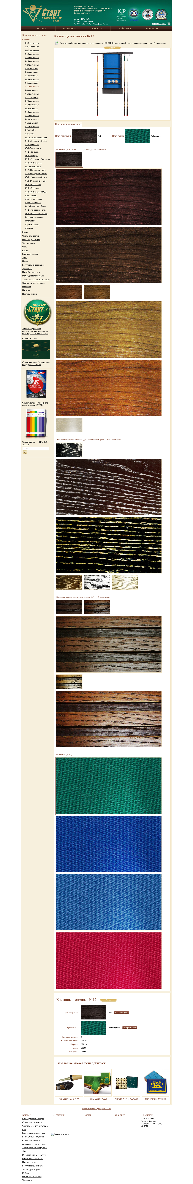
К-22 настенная (32, 58)
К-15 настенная (32, 79)
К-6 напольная (31, 83)
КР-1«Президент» (33, 148)
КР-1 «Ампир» (31, 155)
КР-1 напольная (32, 145)
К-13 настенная (32, 116)
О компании (69, 28)
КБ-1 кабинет (31, 195)
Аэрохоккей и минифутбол (34, 1148)
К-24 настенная (32, 61)
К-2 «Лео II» (30, 130)
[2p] (109, 644)
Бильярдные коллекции (33, 1119)
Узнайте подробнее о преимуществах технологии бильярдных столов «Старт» (35, 331)
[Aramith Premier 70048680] (126, 1082)
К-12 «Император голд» (35, 170)
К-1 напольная (31, 123)
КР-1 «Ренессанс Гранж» (36, 213)
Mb (39, 364)
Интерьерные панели (31, 1177)
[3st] (109, 255)
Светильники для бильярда (34, 1126)
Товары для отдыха (31, 1169)
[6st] (109, 329)
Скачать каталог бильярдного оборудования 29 (35, 363)
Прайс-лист (124, 28)
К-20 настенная (32, 101)
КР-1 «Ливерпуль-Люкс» (36, 141)
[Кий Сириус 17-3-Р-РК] (69, 1082)
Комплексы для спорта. (33, 1166)
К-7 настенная (31, 76)
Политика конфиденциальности (96, 1108)
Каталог (41, 28)
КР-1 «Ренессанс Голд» (35, 210)
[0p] (69, 607)
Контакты (152, 28)
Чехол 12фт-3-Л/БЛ (98, 1099)
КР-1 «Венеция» (32, 152)
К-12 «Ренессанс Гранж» (36, 181)
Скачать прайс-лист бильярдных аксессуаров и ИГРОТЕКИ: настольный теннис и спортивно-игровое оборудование (113, 43)
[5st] (97, 292)
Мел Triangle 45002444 (155, 1099)
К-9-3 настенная (32, 43)
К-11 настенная (31, 97)
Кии (24, 1129)
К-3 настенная (31, 90)
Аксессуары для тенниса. (34, 1144)
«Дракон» (29, 228)
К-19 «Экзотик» (31, 119)
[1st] (85, 135)
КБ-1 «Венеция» (32, 188)
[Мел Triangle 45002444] (155, 1082)
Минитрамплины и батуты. (34, 1155)
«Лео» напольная (33, 203)
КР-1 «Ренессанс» (33, 184)
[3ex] (109, 545)
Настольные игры (30, 1162)
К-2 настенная (31, 108)
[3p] (69, 681)
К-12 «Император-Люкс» (36, 174)
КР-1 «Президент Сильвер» (37, 159)
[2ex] (109, 487)
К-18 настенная (32, 112)
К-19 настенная (32, 105)
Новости (97, 28)
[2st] (109, 197)
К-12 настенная (32, 126)
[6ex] (125, 582)
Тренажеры (27, 1180)
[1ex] (69, 450)
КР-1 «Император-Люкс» (36, 177)
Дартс (25, 1151)
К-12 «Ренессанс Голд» (35, 206)
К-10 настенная (32, 54)
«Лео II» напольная (33, 199)
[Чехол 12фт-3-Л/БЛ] (97, 1082)
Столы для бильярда (32, 1122)
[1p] (97, 607)
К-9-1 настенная (32, 47)
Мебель (25, 1173)
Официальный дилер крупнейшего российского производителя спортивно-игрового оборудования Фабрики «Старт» (93, 9)
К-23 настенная (32, 65)
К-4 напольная (31, 72)
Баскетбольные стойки (32, 1158)
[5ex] (97, 582)
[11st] (69, 425)
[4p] (109, 719)
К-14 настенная (32, 94)
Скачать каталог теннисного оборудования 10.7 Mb (35, 404)
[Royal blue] (109, 844)
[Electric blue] (109, 902)
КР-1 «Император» (33, 163)
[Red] (109, 960)
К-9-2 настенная (32, 50)
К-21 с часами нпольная (36, 137)
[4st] (69, 292)
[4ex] (69, 582)
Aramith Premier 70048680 (126, 1099)
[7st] (109, 388)
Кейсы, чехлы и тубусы (33, 1137)
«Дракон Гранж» (32, 224)
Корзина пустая (159, 24)
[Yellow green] (138, 135)
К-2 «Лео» (29, 134)
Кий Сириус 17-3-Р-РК (69, 1099)
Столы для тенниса (31, 1140)
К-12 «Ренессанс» (33, 166)
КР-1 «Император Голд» (36, 192)
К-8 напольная (31, 68)
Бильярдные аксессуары (33, 1133)
